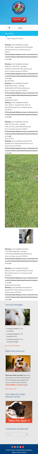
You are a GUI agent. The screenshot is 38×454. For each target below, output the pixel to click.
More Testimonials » (11, 389)
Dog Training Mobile (18, 450)
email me (20, 385)
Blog (13, 452)
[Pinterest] (23, 447)
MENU (20, 28)
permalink (17, 285)
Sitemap (28, 450)
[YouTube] (20, 447)
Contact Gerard (21, 452)
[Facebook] (12, 447)
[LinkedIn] (17, 447)
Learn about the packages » (12, 345)
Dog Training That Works (14, 38)
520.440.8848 (10, 385)
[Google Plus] (15, 447)
